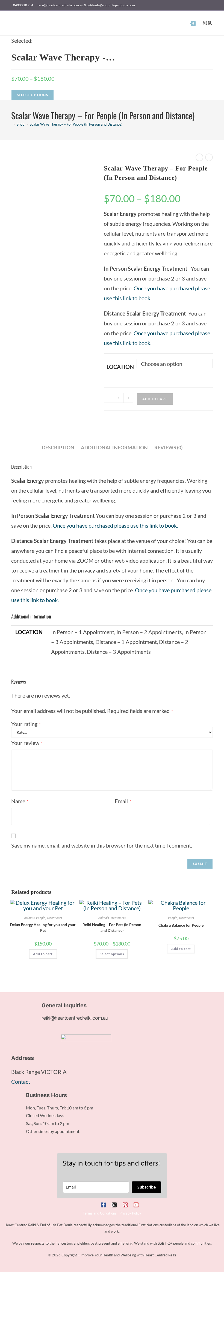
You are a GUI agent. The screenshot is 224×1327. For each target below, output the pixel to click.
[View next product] (209, 157)
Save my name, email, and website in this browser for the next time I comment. (101, 845)
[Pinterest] (125, 1204)
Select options (112, 954)
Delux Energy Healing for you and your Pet (43, 927)
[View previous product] (199, 157)
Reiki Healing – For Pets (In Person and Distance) (111, 927)
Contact (20, 1081)
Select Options (32, 95)
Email (123, 801)
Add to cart (154, 399)
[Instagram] (114, 1204)
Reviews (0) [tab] (168, 447)
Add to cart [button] (43, 954)
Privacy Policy (130, 1213)
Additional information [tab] (114, 447)
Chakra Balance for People (181, 925)
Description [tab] (58, 447)
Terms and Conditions (100, 1213)
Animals (29, 918)
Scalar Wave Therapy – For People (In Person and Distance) (76, 124)
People (40, 918)
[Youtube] (136, 1204)
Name (19, 801)
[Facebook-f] (103, 1204)
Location (120, 366)
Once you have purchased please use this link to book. (116, 525)
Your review (26, 742)
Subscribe (146, 1187)
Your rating (25, 724)
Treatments (54, 918)
